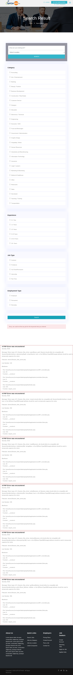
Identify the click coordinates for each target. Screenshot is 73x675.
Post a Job (46, 643)
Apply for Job (63, 649)
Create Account (47, 640)
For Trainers (60, 4)
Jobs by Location (32, 643)
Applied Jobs (62, 652)
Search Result (40, 23)
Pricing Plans (46, 637)
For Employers (60, 2)
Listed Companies (32, 645)
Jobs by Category (32, 640)
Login (47, 2)
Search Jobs (30, 637)
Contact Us (46, 645)
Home (31, 23)
